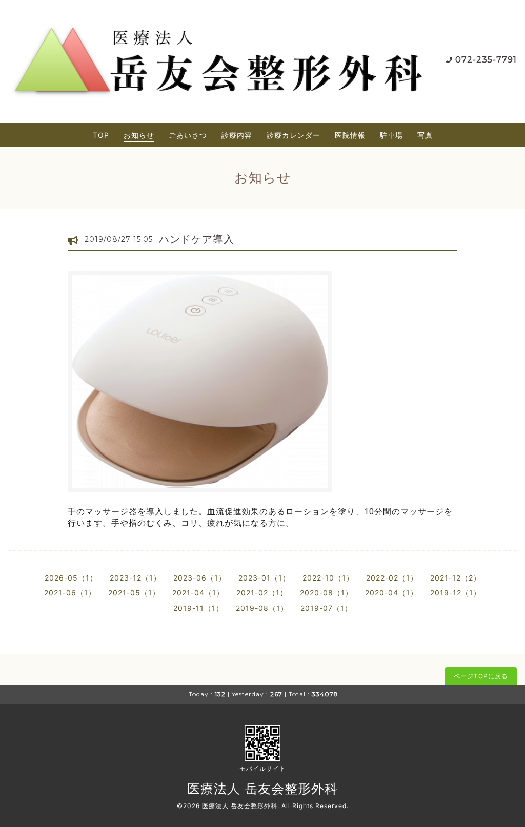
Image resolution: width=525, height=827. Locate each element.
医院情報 (350, 135)
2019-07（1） (326, 608)
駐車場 (391, 135)
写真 (425, 135)
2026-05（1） (71, 577)
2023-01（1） (264, 577)
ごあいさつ (188, 135)
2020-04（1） (391, 592)
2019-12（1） (455, 592)
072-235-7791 (486, 60)
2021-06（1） (70, 592)
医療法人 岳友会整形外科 (262, 788)
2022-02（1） (392, 577)
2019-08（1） (262, 608)
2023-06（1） (199, 577)
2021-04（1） (198, 592)
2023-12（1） (135, 577)
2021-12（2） (455, 577)
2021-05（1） (134, 592)
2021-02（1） (262, 592)
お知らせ (139, 135)
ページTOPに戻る (481, 676)
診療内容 (236, 135)
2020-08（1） (326, 592)
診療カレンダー (293, 135)
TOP (101, 135)
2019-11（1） (198, 608)
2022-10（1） (328, 577)
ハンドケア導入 (196, 239)
